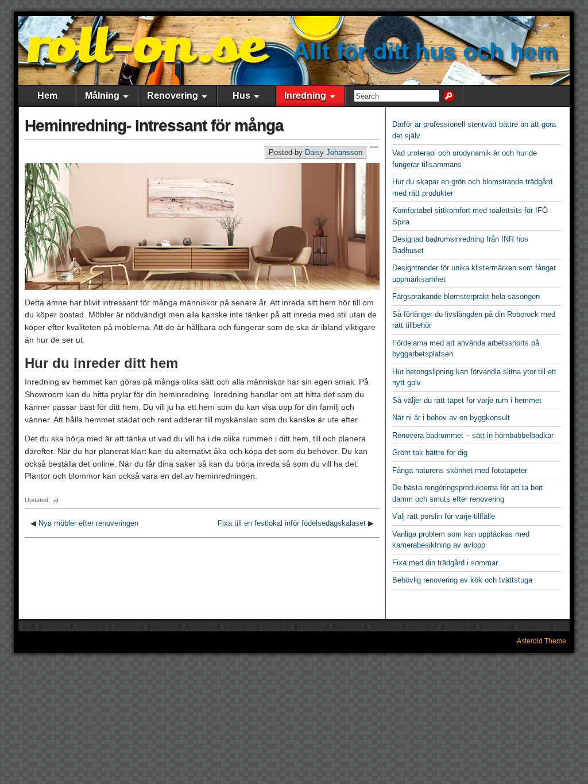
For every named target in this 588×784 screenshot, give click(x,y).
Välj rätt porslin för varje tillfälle (443, 516)
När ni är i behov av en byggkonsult (451, 417)
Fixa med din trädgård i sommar (445, 562)
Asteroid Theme (541, 641)
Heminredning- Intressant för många (154, 125)
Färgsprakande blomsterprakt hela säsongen (466, 296)
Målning (102, 95)
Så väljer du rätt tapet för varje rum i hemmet (466, 400)
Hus (241, 95)
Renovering (172, 95)
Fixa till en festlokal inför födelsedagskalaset (292, 523)
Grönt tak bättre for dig (429, 452)
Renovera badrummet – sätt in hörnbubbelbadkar (473, 435)
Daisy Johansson (333, 152)
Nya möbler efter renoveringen (88, 523)
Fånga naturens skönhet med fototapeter (459, 470)
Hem (47, 95)
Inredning (305, 95)
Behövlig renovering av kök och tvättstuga (462, 580)
